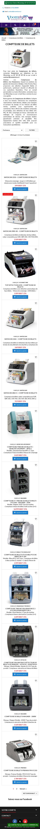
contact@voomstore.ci (14, 11)
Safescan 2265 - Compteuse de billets (20, 339)
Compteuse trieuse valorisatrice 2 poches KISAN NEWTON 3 (20, 609)
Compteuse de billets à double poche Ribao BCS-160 (20, 555)
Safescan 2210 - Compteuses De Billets (20, 177)
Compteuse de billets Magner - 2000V (20, 716)
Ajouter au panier (20, 189)
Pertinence (13, 130)
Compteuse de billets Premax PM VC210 (20, 770)
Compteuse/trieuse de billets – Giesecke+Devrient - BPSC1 (20, 448)
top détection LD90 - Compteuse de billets (20, 286)
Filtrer (32, 130)
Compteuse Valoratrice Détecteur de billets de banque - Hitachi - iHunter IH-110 (20, 664)
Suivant (23, 789)
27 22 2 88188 (14, 7)
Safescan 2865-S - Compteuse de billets (20, 393)
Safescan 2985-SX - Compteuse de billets (20, 231)
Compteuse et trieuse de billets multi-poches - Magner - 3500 (20, 501)
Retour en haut (30, 793)
